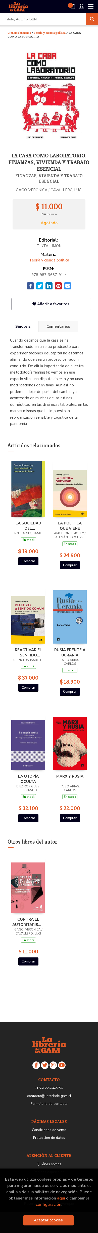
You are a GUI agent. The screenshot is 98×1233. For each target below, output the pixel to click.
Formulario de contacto (49, 1103)
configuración (48, 1204)
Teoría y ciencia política (50, 32)
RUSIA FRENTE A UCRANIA (69, 652)
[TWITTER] (44, 1065)
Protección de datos (49, 1137)
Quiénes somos (49, 1164)
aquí (61, 1198)
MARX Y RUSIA (69, 776)
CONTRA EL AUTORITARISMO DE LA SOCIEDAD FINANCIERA (28, 922)
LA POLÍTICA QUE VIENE (70, 526)
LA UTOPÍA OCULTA (28, 779)
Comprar (28, 561)
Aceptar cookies (48, 1220)
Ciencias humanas (20, 32)
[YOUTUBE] (62, 1065)
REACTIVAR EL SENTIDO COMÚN (28, 652)
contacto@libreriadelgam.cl (49, 1095)
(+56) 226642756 (49, 1088)
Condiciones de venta (49, 1129)
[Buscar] (92, 19)
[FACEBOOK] (36, 1065)
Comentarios (58, 326)
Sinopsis (23, 326)
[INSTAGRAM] (53, 1065)
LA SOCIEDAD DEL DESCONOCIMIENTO (28, 526)
